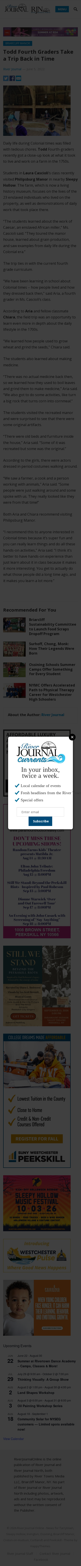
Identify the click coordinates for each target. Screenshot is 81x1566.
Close (72, 737)
